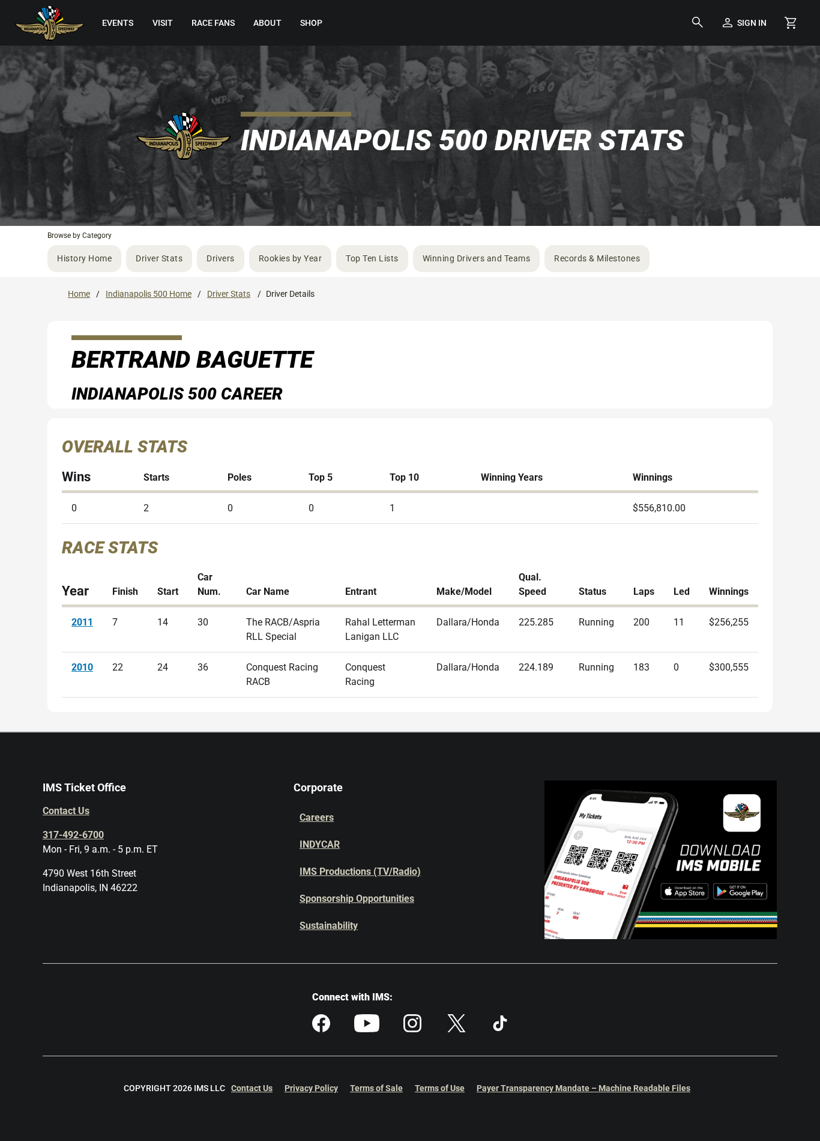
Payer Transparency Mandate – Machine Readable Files (583, 1088)
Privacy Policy (311, 1088)
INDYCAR (320, 844)
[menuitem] (118, 22)
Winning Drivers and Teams (477, 258)
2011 (82, 622)
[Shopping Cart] (791, 22)
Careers (317, 817)
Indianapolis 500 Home (148, 294)
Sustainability (329, 925)
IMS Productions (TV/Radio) (360, 871)
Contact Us (66, 811)
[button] (697, 23)
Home (79, 294)
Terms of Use (440, 1088)
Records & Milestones (597, 258)
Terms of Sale (376, 1088)
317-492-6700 (73, 835)
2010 (82, 667)
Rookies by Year (290, 258)
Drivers (221, 258)
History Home (84, 258)
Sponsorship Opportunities (357, 898)
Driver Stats (159, 258)
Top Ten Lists (372, 258)
